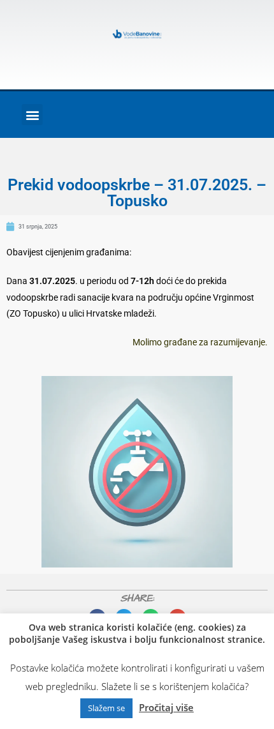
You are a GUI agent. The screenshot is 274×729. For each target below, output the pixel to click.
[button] (32, 114)
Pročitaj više (166, 707)
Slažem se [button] (106, 708)
